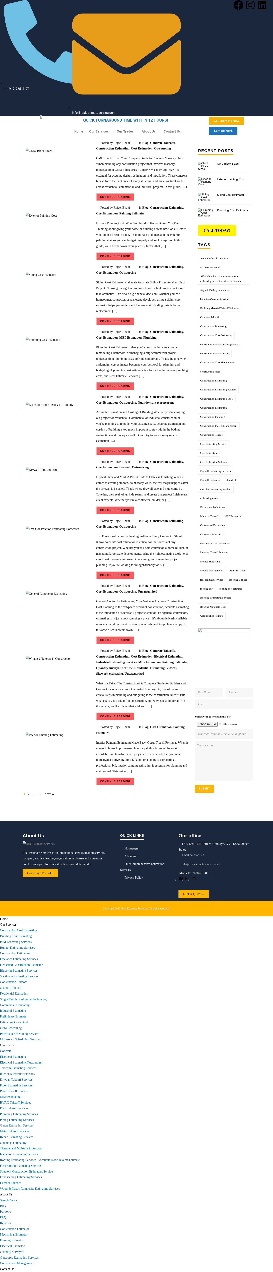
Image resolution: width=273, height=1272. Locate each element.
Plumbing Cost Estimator (232, 210)
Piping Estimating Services (17, 1120)
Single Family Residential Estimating (23, 999)
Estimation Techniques (212, 507)
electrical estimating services (215, 489)
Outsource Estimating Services (19, 1257)
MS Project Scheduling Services (20, 1039)
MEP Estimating (233, 516)
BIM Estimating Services (16, 942)
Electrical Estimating (168, 656)
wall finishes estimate (211, 615)
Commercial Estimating (15, 1005)
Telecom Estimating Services (18, 1068)
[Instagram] (250, 5)
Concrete (5, 1051)
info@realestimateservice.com (200, 864)
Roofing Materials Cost (213, 606)
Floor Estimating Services (16, 1085)
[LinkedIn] (193, 880)
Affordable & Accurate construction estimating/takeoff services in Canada (220, 278)
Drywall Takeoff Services (16, 1079)
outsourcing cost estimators (215, 543)
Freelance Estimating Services (19, 959)
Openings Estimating (13, 1142)
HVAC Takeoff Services (15, 1102)
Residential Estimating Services (155, 668)
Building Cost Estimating (16, 936)
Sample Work (8, 1200)
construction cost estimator (214, 353)
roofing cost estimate (230, 588)
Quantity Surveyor (11, 1251)
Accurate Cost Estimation (214, 258)
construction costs (210, 371)
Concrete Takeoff (209, 317)
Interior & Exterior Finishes (17, 1073)
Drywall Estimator (210, 480)
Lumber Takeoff (10, 1183)
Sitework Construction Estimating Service (26, 1171)
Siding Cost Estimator (230, 194)
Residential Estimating (14, 993)
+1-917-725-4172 (193, 855)
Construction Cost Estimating (216, 335)
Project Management (211, 570)
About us (130, 856)
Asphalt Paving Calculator (214, 290)
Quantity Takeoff (238, 570)
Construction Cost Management (217, 362)
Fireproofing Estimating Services (20, 1165)
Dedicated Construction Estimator (21, 964)
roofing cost (206, 588)
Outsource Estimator (211, 534)
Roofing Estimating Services (215, 597)
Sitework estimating (109, 673)
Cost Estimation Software (214, 462)
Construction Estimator (14, 1229)
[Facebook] (238, 5)
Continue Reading (115, 197)
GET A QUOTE (193, 894)
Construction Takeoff (211, 434)
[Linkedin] (262, 5)
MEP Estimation (130, 337)
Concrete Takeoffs (162, 143)
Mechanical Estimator (13, 1234)
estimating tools (209, 498)
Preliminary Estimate (13, 1016)
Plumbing (149, 337)
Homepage (131, 848)
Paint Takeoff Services (14, 1091)
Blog (145, 143)
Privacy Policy (134, 877)
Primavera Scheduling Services (19, 1033)
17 (40, 794)
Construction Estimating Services (218, 389)
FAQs (4, 1217)
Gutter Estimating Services (17, 1125)
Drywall (124, 467)
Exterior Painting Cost (230, 179)
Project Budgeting (210, 561)
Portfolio (5, 1211)
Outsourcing (162, 148)
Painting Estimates (131, 213)
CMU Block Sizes (228, 163)
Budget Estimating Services (17, 947)
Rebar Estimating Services (16, 1137)
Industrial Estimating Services (116, 662)
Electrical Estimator (12, 1246)
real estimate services (211, 579)
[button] (100, 131)
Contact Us (172, 131)
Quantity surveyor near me (156, 402)
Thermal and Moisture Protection (21, 1148)
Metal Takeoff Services (14, 1131)
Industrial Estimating (13, 1010)
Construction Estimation (213, 407)
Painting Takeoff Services (214, 552)
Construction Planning (212, 416)
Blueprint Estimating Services (18, 970)
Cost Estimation (141, 148)
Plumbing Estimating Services (19, 1114)
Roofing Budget (238, 579)
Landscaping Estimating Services (21, 1177)
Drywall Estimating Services (215, 471)
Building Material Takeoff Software (219, 308)
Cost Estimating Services (213, 443)
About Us (149, 131)
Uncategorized (147, 591)
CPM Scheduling (11, 1028)
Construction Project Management (218, 425)
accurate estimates (210, 267)
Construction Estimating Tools (216, 398)
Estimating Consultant (14, 1022)
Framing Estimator (11, 1240)
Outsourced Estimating (212, 525)
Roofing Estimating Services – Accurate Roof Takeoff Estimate (40, 1160)
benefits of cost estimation (214, 299)
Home (78, 131)
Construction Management (16, 1263)
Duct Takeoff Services (14, 1108)
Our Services (99, 131)
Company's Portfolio (40, 873)
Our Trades (125, 131)
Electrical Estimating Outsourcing (21, 1062)
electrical (231, 480)
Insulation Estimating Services (19, 1154)
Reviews (5, 1223)
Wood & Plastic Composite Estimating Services (30, 1188)
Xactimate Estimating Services (19, 976)
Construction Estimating (112, 148)
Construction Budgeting (213, 326)
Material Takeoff (209, 516)
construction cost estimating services (220, 344)
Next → (49, 794)
